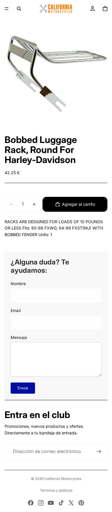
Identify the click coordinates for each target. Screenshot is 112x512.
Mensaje (19, 337)
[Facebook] (30, 502)
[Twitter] (71, 502)
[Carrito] (105, 8)
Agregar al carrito (78, 204)
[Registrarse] (99, 452)
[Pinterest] (81, 502)
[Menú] (6, 8)
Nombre (18, 283)
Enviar (23, 388)
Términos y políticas (56, 490)
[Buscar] (19, 8)
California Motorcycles (62, 478)
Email (16, 310)
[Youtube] (50, 502)
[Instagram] (40, 502)
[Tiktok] (61, 502)
